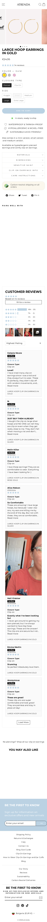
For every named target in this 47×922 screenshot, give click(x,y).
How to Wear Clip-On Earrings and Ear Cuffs (23, 857)
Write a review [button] (23, 302)
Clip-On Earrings (23, 854)
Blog (23, 861)
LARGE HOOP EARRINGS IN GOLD (22, 639)
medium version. (15, 140)
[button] (8, 65)
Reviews (23, 873)
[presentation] (15, 277)
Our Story (23, 869)
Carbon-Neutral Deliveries (23, 880)
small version (37, 138)
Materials (23, 155)
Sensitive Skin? (23, 165)
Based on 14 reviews (15, 299)
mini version (24, 138)
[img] (23, 360)
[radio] (4, 75)
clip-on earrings (36, 742)
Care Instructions (23, 176)
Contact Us (23, 846)
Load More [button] (23, 722)
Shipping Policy (23, 835)
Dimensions (23, 160)
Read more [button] (12, 386)
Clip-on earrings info (23, 170)
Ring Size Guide (23, 850)
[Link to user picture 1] (23, 563)
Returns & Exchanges (23, 838)
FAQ (23, 842)
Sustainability (23, 876)
